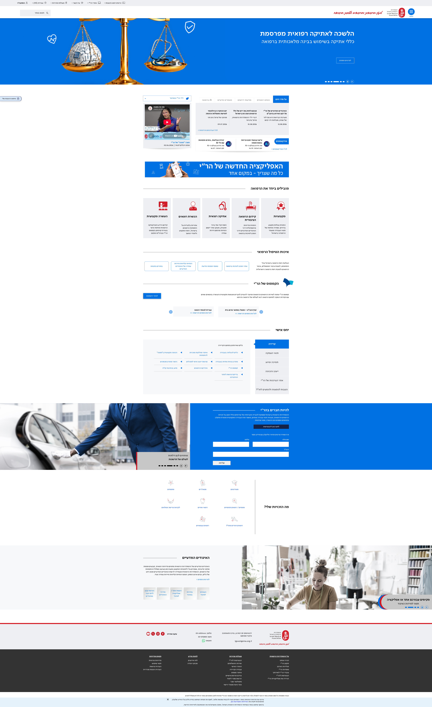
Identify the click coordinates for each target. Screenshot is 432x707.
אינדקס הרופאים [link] (200, 368)
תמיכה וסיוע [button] (272, 362)
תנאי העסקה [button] (272, 353)
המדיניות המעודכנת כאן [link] (239, 702)
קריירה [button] (272, 344)
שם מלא (285, 440)
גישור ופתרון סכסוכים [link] (168, 362)
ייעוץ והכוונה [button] (272, 371)
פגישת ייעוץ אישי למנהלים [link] (196, 362)
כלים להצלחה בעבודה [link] (229, 353)
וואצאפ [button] (209, 641)
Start (352, 81)
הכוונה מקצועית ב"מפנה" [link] (167, 353)
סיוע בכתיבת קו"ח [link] (169, 368)
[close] (167, 700)
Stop (347, 81)
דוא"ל (286, 450)
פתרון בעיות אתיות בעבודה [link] (227, 362)
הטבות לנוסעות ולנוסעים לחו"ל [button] (272, 389)
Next (261, 312)
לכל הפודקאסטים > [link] (279, 149)
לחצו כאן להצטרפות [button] (271, 427)
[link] (23, 3)
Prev (171, 312)
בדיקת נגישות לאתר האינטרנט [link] (230, 376)
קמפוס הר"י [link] (233, 368)
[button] (114, 3)
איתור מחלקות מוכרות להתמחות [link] (198, 354)
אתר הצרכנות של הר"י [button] (272, 380)
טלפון (247, 440)
